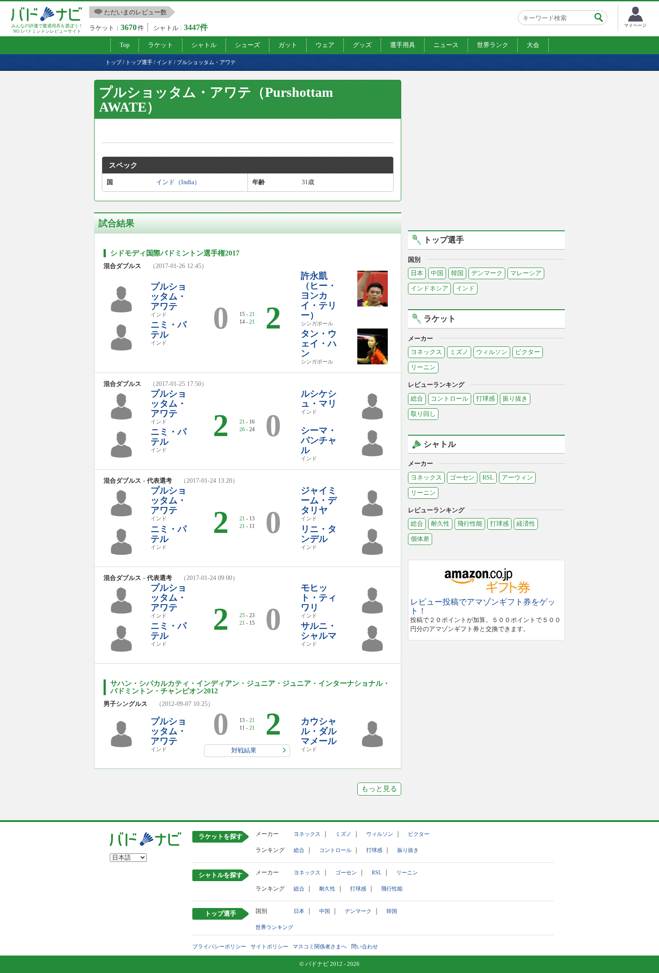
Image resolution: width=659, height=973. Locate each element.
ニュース (446, 45)
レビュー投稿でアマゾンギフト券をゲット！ (482, 606)
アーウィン (517, 477)
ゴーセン (462, 477)
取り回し (423, 414)
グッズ (362, 45)
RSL (488, 477)
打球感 (485, 398)
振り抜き (515, 398)
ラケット (160, 45)
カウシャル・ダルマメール (319, 731)
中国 (437, 273)
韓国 (457, 273)
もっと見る (379, 788)
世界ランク (492, 45)
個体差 (420, 539)
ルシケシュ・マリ (319, 398)
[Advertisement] (486, 153)
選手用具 (402, 45)
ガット (287, 45)
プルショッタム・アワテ (168, 296)
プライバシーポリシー (219, 946)
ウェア (325, 45)
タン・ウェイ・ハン (319, 343)
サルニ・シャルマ (319, 630)
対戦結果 (243, 750)
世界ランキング (274, 927)
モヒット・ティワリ (319, 597)
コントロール (449, 398)
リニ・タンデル (319, 534)
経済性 (525, 523)
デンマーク (487, 273)
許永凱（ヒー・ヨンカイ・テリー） (319, 295)
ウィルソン (491, 352)
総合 (417, 398)
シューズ (247, 45)
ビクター (527, 352)
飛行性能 (469, 523)
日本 (417, 273)
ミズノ (459, 352)
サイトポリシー (269, 946)
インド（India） (178, 182)
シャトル (204, 45)
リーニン (423, 367)
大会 (533, 45)
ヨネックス (426, 352)
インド (465, 288)
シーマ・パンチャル (319, 440)
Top (125, 45)
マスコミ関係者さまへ (320, 946)
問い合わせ (364, 946)
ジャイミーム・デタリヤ (319, 500)
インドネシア (429, 288)
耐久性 (440, 523)
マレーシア (526, 273)
